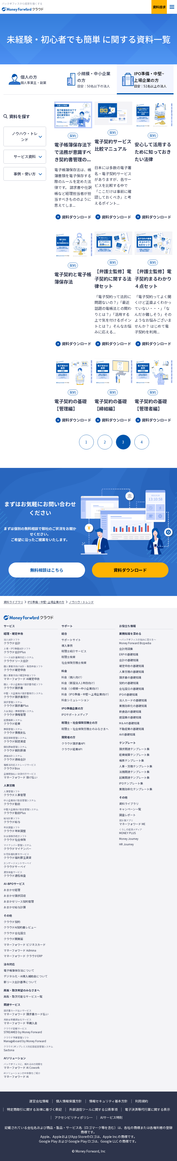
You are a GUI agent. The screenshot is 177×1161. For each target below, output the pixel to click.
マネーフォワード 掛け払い (20, 775)
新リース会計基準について (20, 982)
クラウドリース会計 (19, 659)
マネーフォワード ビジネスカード (25, 944)
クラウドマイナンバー (17, 847)
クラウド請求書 (23, 686)
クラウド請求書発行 (23, 695)
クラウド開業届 (13, 939)
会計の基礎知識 (129, 660)
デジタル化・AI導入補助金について (25, 976)
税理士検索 (68, 657)
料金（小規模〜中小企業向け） (81, 688)
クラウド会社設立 (15, 933)
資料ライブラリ (13, 602)
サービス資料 (25, 156)
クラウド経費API (72, 749)
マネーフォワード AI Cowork (23, 1065)
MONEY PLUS (130, 831)
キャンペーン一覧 (130, 809)
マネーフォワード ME (132, 822)
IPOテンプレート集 (131, 783)
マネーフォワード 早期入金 (20, 1021)
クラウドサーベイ (17, 865)
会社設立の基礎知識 (131, 689)
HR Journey (126, 844)
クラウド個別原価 (15, 748)
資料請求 (159, 7)
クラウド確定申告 (23, 668)
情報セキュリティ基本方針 (108, 1101)
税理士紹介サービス (74, 651)
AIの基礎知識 (127, 734)
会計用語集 (126, 649)
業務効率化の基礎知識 (133, 706)
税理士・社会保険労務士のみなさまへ (85, 729)
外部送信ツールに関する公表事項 (93, 1109)
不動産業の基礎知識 (131, 729)
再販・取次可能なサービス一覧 (23, 996)
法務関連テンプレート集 (134, 772)
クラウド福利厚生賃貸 (17, 856)
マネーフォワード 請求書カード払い (26, 1012)
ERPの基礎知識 (128, 654)
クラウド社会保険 (15, 838)
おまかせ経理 (12, 890)
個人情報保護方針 (69, 1101)
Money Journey (128, 839)
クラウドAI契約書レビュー (20, 927)
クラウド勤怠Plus (21, 811)
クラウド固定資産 (15, 739)
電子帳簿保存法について (19, 970)
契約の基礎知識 (129, 683)
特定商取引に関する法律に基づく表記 (34, 1109)
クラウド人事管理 (15, 793)
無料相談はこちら (46, 570)
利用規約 (141, 1101)
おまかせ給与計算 (15, 907)
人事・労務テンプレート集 (135, 766)
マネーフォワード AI (22, 1074)
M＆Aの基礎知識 (129, 723)
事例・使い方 (25, 174)
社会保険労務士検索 (74, 662)
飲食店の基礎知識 (130, 711)
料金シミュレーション (75, 700)
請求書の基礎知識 (130, 677)
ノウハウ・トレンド (25, 136)
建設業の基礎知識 (130, 717)
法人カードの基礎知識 (133, 700)
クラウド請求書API (73, 743)
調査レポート (127, 815)
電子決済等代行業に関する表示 (147, 1109)
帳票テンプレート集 (131, 760)
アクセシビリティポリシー (74, 1117)
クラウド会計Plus (17, 650)
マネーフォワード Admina (20, 950)
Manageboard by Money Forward (25, 1039)
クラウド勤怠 (20, 802)
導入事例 (67, 645)
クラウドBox (20, 766)
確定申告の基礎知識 (131, 666)
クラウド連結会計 (15, 757)
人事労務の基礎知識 (131, 671)
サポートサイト (71, 640)
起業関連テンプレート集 (134, 777)
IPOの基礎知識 (128, 694)
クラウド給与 (12, 820)
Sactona (28, 1048)
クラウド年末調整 (15, 829)
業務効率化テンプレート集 (135, 789)
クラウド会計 (12, 641)
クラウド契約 (12, 922)
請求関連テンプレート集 (134, 749)
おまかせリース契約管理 (19, 901)
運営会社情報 (39, 1101)
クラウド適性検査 (15, 874)
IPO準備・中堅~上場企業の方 (46, 602)
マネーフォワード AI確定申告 (22, 677)
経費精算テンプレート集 (134, 755)
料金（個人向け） (73, 677)
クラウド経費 (13, 721)
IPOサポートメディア (75, 714)
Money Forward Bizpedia (137, 641)
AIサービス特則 (111, 1117)
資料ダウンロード (130, 570)
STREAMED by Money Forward (23, 1030)
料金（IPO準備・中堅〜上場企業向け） (86, 694)
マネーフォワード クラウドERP (23, 956)
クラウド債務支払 (15, 730)
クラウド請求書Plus (16, 703)
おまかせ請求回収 (15, 896)
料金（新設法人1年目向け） (79, 683)
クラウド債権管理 (19, 712)
